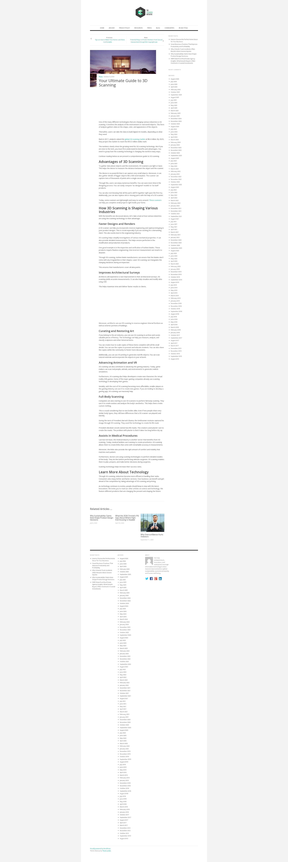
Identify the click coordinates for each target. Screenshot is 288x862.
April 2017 (174, 343)
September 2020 (176, 248)
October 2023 (175, 153)
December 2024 (176, 118)
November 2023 (176, 150)
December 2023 (176, 148)
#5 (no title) (183, 28)
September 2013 (176, 356)
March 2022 (175, 200)
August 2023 (175, 158)
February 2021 (175, 235)
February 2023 (175, 171)
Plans (101, 77)
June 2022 (174, 192)
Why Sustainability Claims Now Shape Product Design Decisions (101, 518)
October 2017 (175, 335)
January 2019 (175, 301)
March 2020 (175, 264)
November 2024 (176, 121)
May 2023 (174, 166)
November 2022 (176, 179)
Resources (138, 28)
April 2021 (174, 229)
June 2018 (174, 319)
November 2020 (176, 243)
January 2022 (175, 206)
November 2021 (176, 211)
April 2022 (174, 198)
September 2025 (176, 95)
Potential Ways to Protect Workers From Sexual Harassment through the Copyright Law (146, 41)
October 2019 (175, 277)
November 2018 (176, 306)
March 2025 (175, 111)
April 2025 (174, 108)
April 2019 (174, 293)
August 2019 (175, 282)
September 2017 (176, 338)
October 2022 (175, 182)
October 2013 (175, 354)
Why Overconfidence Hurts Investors (152, 535)
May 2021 (174, 227)
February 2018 (175, 330)
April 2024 (174, 137)
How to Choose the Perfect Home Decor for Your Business (103, 559)
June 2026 (174, 84)
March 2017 (175, 346)
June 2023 (174, 163)
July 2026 (174, 81)
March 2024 (175, 140)
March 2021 (175, 232)
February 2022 (175, 203)
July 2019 (174, 285)
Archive (112, 28)
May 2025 (174, 105)
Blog (158, 28)
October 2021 (175, 214)
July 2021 (174, 222)
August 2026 (175, 79)
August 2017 (175, 340)
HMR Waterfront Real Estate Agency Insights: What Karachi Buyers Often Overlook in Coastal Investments (183, 61)
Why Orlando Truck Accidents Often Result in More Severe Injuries (183, 50)
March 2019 (175, 296)
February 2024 (175, 142)
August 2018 (175, 314)
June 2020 (174, 256)
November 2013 (176, 351)
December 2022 (176, 177)
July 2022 (174, 190)
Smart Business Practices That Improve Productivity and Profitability (184, 45)
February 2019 (175, 298)
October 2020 (175, 245)
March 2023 (175, 169)
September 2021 (176, 216)
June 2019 (174, 288)
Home (102, 28)
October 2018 (175, 309)
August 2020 (175, 251)
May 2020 (174, 259)
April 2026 (174, 87)
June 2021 (174, 224)
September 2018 (176, 311)
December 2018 (176, 303)
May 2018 (174, 322)
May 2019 (174, 290)
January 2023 (175, 174)
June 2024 (174, 132)
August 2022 (175, 187)
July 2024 (174, 129)
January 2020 (175, 269)
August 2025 (175, 97)
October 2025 (175, 92)
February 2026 (175, 89)
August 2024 (175, 126)
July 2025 (174, 100)
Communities (169, 28)
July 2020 (174, 253)
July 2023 (174, 161)
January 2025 (175, 116)
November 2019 (176, 274)
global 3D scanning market (135, 139)
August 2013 (175, 359)
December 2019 (176, 272)
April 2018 (174, 325)
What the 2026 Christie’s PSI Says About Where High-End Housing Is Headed (127, 518)
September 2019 (176, 280)
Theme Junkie (106, 851)
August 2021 (175, 219)
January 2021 (175, 237)
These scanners (155, 200)
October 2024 (175, 124)
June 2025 (174, 103)
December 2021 (176, 208)
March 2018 (175, 327)
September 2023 (176, 155)
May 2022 (174, 195)
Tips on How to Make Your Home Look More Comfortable (110, 41)
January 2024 (175, 145)
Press (149, 28)
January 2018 (175, 333)
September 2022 (176, 185)
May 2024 (174, 134)
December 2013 (176, 348)
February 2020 (175, 266)
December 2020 (176, 240)
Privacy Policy (124, 28)
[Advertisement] (131, 104)
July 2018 (174, 317)
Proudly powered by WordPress (100, 849)
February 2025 (175, 113)
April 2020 (174, 261)
